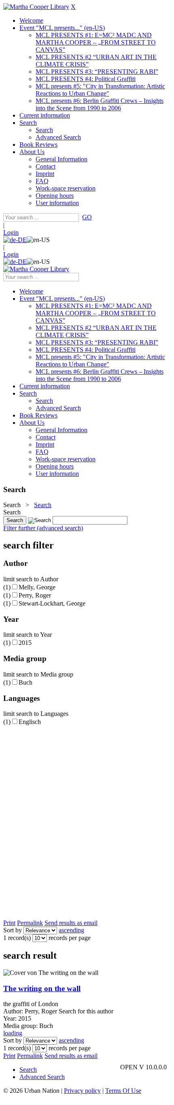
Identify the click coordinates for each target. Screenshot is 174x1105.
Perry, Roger (35, 595)
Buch (25, 682)
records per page (70, 937)
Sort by (12, 930)
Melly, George (37, 587)
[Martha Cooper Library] (36, 6)
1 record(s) (17, 937)
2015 (25, 642)
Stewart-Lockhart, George (52, 603)
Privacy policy (82, 1090)
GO (87, 217)
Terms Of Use (123, 1090)
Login (11, 232)
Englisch (30, 721)
